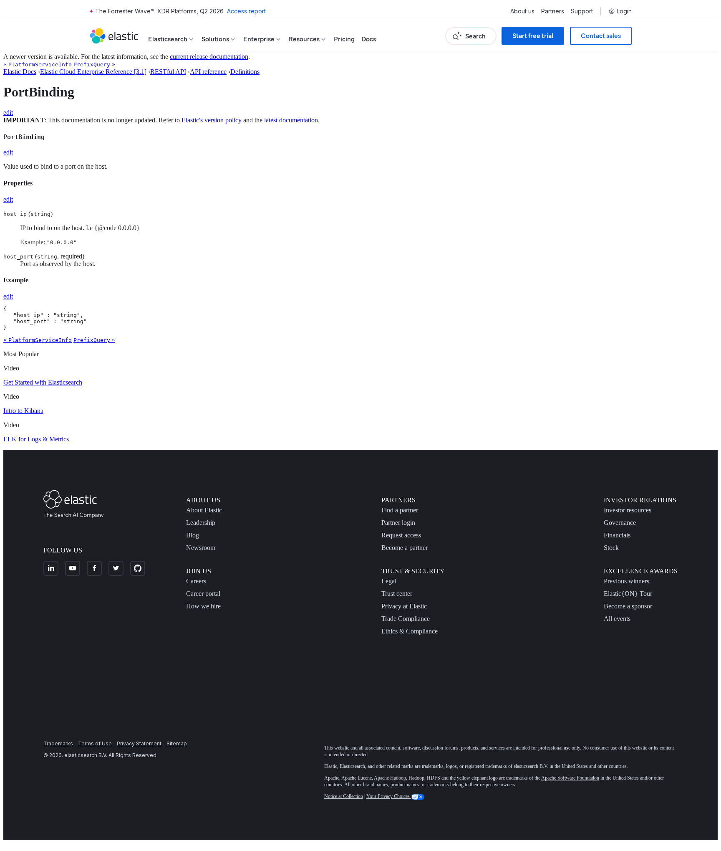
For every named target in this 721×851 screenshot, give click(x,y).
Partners (552, 11)
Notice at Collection (343, 796)
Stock (611, 547)
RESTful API (168, 71)
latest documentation (291, 120)
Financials (617, 535)
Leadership (200, 522)
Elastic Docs (19, 71)
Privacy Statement (139, 743)
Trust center (396, 593)
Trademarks (58, 743)
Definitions (245, 71)
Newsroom (200, 547)
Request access (401, 535)
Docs (368, 39)
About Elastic (204, 510)
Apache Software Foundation (570, 778)
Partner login (398, 522)
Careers (196, 581)
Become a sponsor (628, 606)
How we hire (203, 606)
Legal (388, 581)
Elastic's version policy (212, 120)
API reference (208, 71)
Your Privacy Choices (388, 796)
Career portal (203, 593)
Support (582, 11)
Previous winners (626, 581)
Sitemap (176, 743)
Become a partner (404, 547)
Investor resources (627, 510)
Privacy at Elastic (404, 606)
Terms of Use (95, 743)
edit (8, 112)
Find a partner (399, 510)
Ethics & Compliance (409, 631)
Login (624, 11)
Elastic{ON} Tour (628, 593)
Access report (246, 11)
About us (522, 11)
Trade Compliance (405, 618)
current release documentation (209, 56)
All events (617, 618)
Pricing (344, 39)
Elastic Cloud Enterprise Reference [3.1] (93, 71)
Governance (620, 522)
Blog (192, 535)
